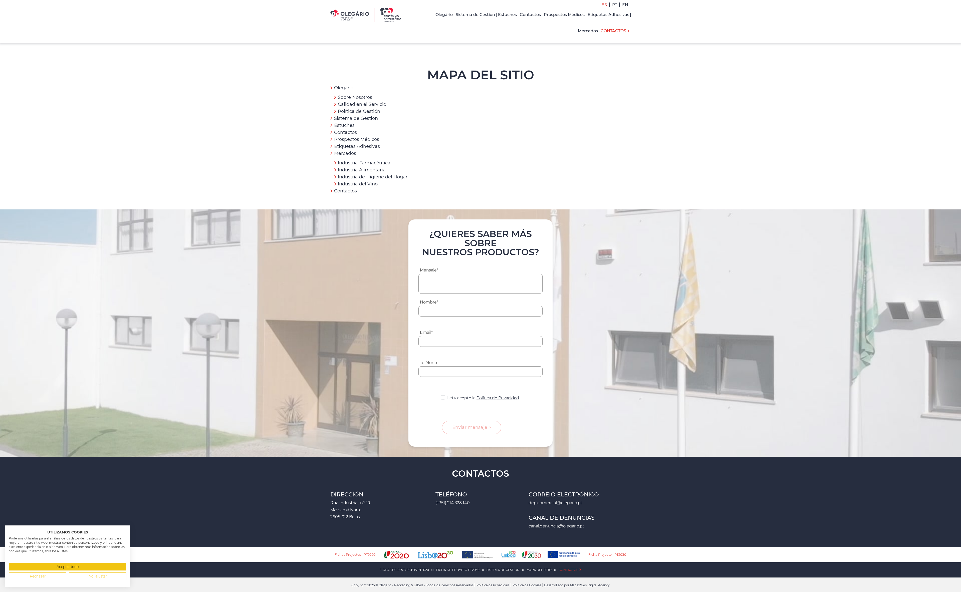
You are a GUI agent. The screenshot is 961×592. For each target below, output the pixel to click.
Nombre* (429, 302)
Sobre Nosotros (355, 97)
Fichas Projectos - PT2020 (355, 554)
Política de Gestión (359, 111)
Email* (426, 332)
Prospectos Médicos (356, 139)
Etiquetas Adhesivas (357, 146)
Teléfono (428, 362)
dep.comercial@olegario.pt (555, 502)
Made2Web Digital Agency (590, 585)
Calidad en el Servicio (362, 104)
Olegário (343, 88)
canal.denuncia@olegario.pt (556, 526)
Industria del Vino (358, 184)
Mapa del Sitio (539, 570)
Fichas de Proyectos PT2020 (404, 570)
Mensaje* (429, 270)
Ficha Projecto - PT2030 (607, 554)
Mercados (345, 153)
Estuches (344, 125)
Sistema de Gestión (356, 118)
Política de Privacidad (497, 398)
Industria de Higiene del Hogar (372, 177)
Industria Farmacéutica (364, 163)
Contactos (345, 132)
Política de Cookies (527, 585)
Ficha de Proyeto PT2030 (457, 570)
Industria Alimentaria (362, 170)
